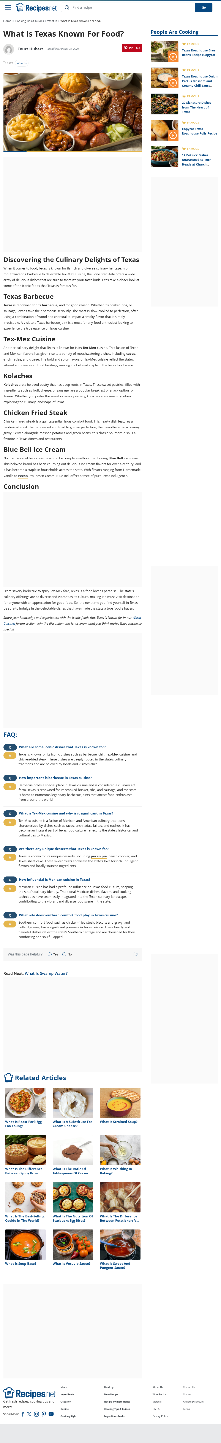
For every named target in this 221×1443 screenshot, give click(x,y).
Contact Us (189, 1387)
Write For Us (159, 1394)
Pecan (23, 476)
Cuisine (64, 1408)
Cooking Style (68, 1416)
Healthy (109, 1387)
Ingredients (67, 1394)
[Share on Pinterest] (132, 48)
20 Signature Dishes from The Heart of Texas (196, 107)
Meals (63, 1387)
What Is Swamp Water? (46, 973)
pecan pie (99, 856)
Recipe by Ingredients (117, 1401)
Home (7, 21)
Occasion (65, 1401)
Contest (187, 1394)
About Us (158, 1387)
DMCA (156, 1408)
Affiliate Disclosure (193, 1401)
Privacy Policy (160, 1416)
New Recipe (111, 1394)
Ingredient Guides (114, 1416)
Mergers (157, 1401)
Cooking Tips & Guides (29, 21)
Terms (186, 1408)
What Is (52, 21)
